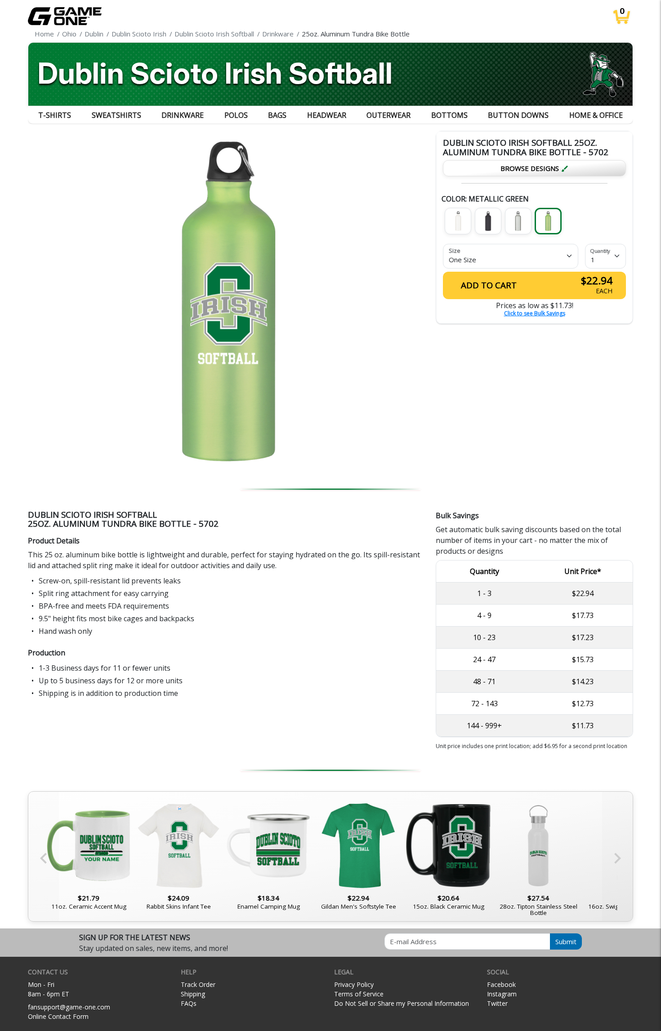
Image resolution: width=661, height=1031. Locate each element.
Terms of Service (359, 994)
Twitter (497, 1003)
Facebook (501, 984)
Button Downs (518, 115)
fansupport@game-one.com (69, 1007)
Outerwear (388, 115)
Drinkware (182, 115)
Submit (565, 941)
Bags (277, 115)
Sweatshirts (116, 115)
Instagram (502, 994)
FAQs (189, 1003)
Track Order (198, 984)
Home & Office (596, 115)
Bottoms (449, 115)
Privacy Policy (354, 984)
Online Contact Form (58, 1016)
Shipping (193, 994)
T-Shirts (54, 115)
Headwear (326, 115)
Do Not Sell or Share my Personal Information (401, 1003)
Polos (236, 115)
